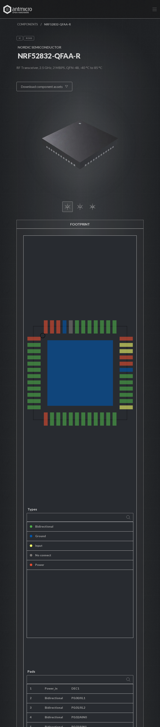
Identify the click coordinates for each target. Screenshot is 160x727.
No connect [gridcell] (43, 555)
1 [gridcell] (30, 688)
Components (27, 24)
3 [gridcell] (30, 707)
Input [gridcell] (38, 545)
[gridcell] (101, 689)
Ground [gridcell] (40, 536)
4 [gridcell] (30, 717)
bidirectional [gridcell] (54, 698)
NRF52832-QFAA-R (49, 55)
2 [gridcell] (30, 698)
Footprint (80, 224)
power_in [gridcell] (51, 688)
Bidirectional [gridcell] (44, 526)
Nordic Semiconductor (39, 47)
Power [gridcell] (39, 564)
